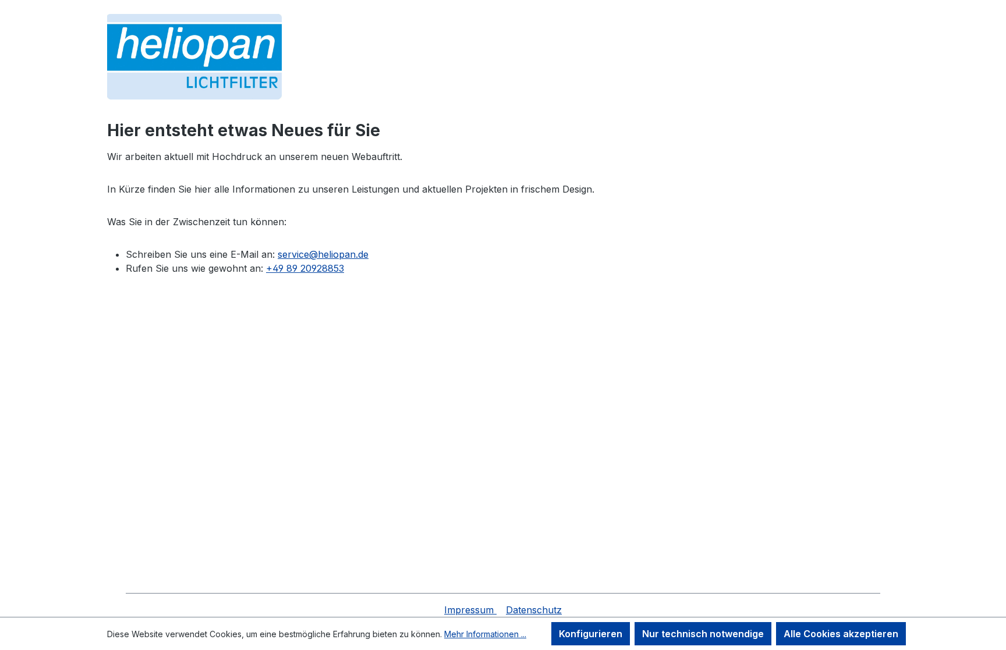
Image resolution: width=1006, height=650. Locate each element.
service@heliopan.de (323, 254)
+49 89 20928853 (305, 268)
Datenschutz (534, 610)
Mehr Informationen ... (485, 634)
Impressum (470, 610)
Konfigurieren (590, 634)
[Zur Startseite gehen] (194, 57)
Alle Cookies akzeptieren (841, 634)
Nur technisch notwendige (703, 634)
